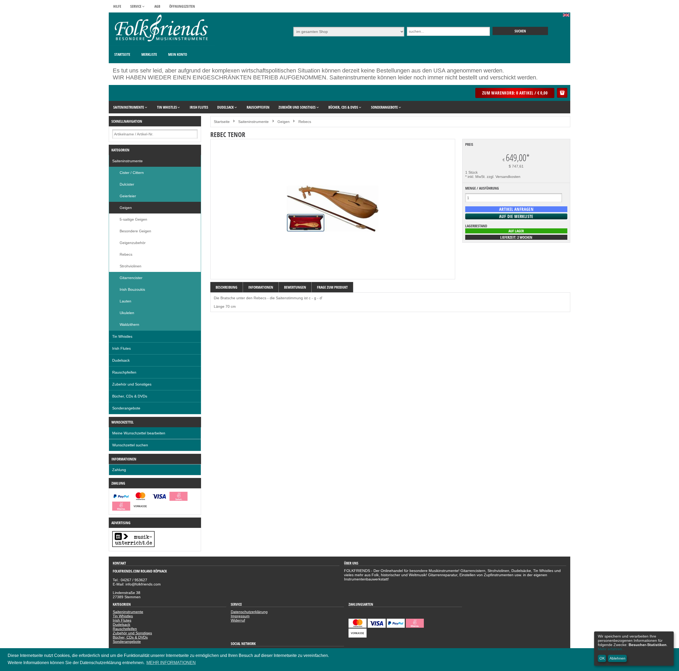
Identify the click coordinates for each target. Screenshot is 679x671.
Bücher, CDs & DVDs (129, 396)
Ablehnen (617, 658)
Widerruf (238, 620)
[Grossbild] (332, 274)
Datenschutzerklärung (249, 612)
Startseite (122, 54)
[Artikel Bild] (133, 546)
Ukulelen (127, 313)
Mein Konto (177, 54)
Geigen (126, 208)
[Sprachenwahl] (566, 15)
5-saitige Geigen (133, 219)
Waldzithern (129, 324)
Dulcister (127, 184)
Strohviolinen (130, 266)
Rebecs (126, 254)
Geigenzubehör (133, 243)
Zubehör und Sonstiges (131, 384)
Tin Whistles (122, 336)
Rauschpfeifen (124, 372)
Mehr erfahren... (611, 649)
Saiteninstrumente (127, 161)
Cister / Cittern (132, 172)
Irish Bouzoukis (132, 289)
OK (602, 658)
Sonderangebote (126, 408)
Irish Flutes (121, 348)
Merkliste (149, 54)
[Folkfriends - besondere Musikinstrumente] (162, 44)
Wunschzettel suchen (130, 445)
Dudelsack (121, 360)
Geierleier (128, 196)
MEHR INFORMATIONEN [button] (171, 662)
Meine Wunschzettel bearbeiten (138, 433)
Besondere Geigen (135, 231)
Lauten (125, 301)
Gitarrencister (131, 278)
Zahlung (119, 470)
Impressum (240, 616)
